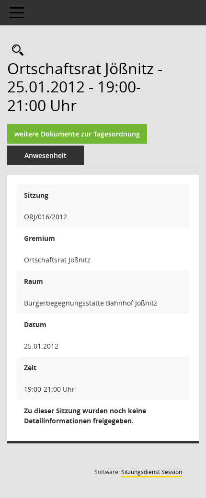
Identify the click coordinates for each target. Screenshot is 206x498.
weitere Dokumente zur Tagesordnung (77, 133)
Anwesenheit (45, 155)
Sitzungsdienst (151, 472)
